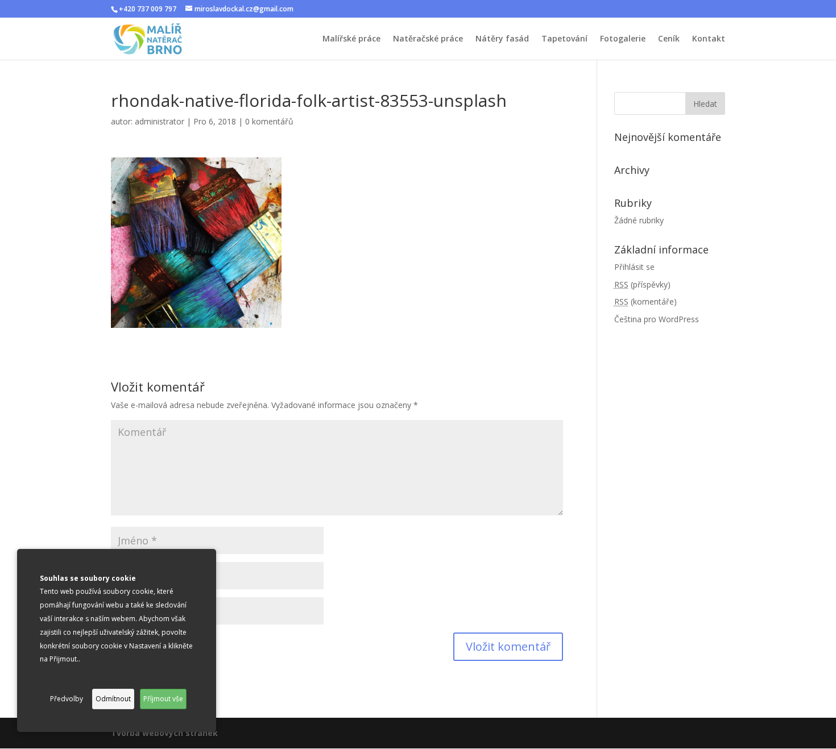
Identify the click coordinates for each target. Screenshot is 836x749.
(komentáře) (645, 301)
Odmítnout (113, 699)
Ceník (669, 39)
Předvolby (66, 699)
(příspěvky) (642, 284)
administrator (159, 121)
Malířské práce (351, 39)
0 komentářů (269, 121)
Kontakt (708, 39)
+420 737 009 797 (147, 9)
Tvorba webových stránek (164, 732)
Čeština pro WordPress (656, 319)
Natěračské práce (428, 39)
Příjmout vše (163, 699)
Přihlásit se (634, 266)
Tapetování (564, 39)
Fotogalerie (622, 39)
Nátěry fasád (502, 39)
